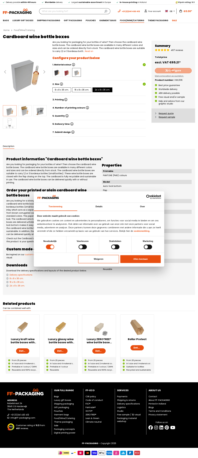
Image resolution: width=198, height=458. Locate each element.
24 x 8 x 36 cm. (102, 89)
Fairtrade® (91, 407)
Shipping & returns (126, 400)
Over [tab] (142, 206)
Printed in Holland (157, 403)
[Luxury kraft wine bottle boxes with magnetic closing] (23, 327)
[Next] (44, 72)
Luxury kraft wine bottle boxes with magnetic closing (23, 341)
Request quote (166, 113)
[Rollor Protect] (137, 327)
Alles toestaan (140, 259)
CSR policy (91, 396)
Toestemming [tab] (55, 206)
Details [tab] (99, 206)
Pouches (58, 411)
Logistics (121, 407)
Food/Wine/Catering (64, 418)
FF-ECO (90, 390)
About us (155, 390)
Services (123, 390)
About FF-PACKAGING (159, 400)
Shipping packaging (64, 403)
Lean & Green (92, 418)
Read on (89, 51)
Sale (56, 425)
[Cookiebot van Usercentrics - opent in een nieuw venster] (148, 197)
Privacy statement (158, 414)
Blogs (151, 407)
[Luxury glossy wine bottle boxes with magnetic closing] (61, 327)
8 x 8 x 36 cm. (62, 89)
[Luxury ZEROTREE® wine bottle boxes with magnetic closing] (99, 327)
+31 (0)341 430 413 (19, 414)
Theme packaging (63, 421)
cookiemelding (142, 231)
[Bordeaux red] (66, 72)
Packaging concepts (64, 429)
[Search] (105, 11)
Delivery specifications (21, 274)
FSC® (88, 403)
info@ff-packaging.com (22, 417)
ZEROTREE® (91, 414)
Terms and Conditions (160, 411)
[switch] (83, 247)
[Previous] (5, 72)
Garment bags (61, 414)
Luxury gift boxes (62, 400)
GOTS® (89, 411)
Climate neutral (93, 421)
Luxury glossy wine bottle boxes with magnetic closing (61, 341)
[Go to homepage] (17, 11)
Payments (122, 396)
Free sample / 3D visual (129, 414)
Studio (120, 411)
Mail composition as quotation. (169, 76)
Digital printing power (64, 432)
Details (23, 351)
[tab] (8, 146)
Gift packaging (61, 407)
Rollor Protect (137, 339)
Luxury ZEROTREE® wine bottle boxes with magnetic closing (99, 341)
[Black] (56, 72)
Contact (153, 396)
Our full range (64, 390)
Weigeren (98, 259)
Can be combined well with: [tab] (17, 308)
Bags (56, 396)
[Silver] (76, 72)
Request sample (167, 117)
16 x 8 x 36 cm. (82, 89)
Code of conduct (94, 400)
